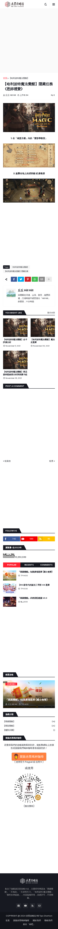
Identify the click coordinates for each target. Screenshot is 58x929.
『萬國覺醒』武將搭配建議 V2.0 (32, 598)
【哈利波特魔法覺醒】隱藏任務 (16, 271)
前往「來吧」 (29, 924)
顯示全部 (51, 312)
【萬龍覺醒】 (29, 725)
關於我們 (37, 920)
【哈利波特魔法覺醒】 (19, 78)
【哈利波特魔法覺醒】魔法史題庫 (43, 341)
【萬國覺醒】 (29, 721)
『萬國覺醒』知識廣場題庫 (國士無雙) (35, 571)
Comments (46, 564)
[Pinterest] (28, 279)
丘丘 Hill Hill (25, 290)
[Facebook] (14, 279)
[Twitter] (21, 279)
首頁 (5, 78)
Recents (29, 564)
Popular (11, 564)
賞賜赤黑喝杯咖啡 (21, 920)
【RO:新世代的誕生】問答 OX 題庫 (34, 585)
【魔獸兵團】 (29, 730)
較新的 (8, 461)
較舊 (51, 461)
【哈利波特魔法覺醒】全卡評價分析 (15, 341)
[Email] (42, 279)
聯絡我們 (48, 920)
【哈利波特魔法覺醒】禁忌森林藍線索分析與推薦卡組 (15, 373)
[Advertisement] (29, 41)
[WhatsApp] (35, 279)
